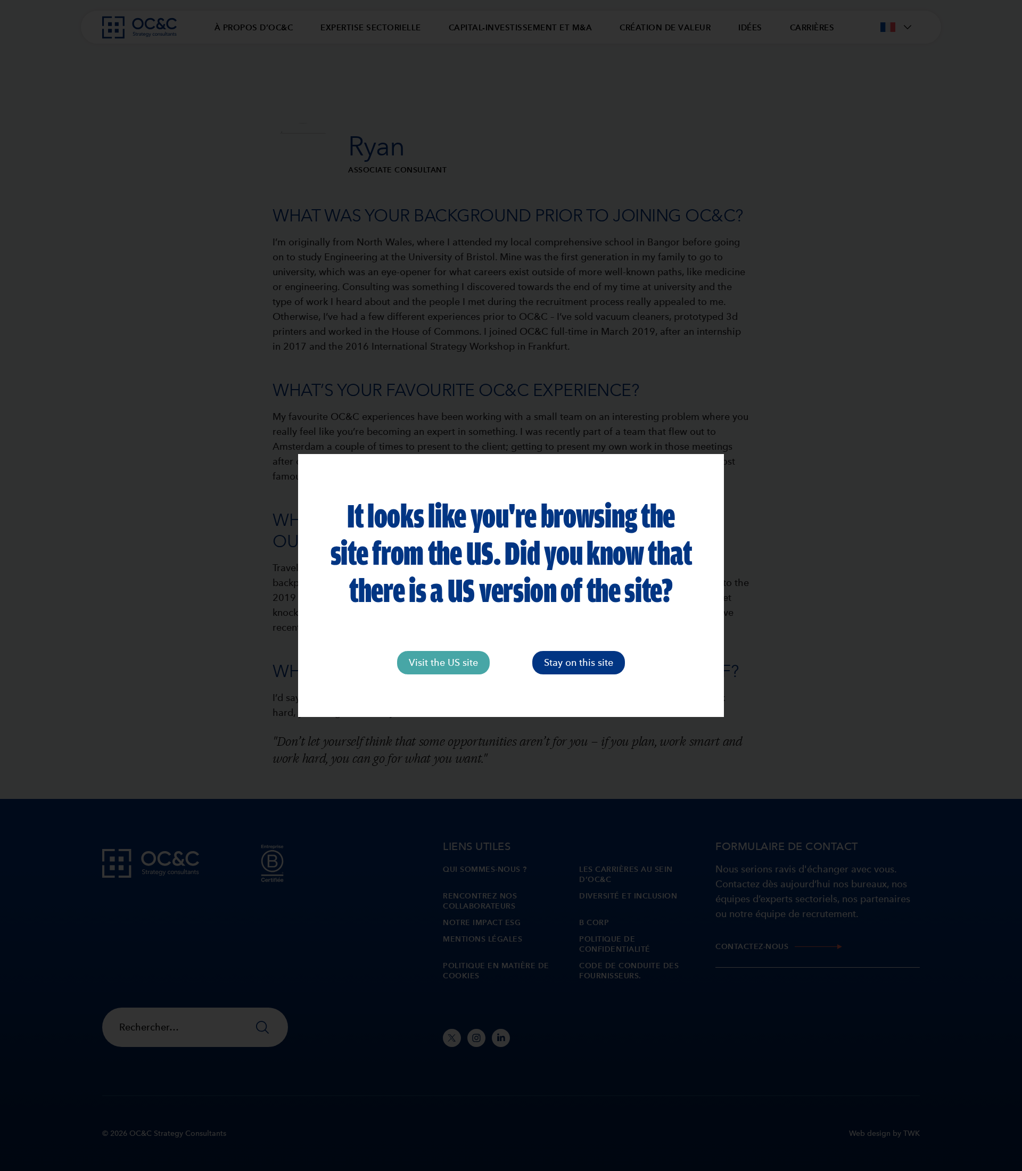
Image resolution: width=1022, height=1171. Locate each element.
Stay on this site (578, 662)
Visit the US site (443, 662)
